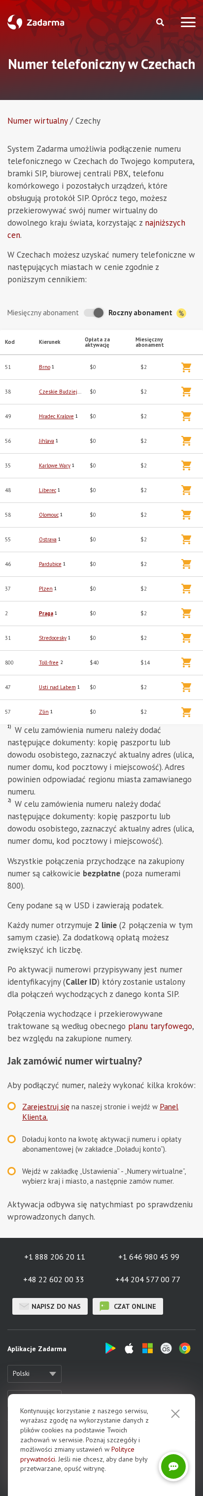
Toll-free (49, 662)
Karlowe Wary (54, 465)
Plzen (46, 588)
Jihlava (46, 440)
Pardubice (50, 564)
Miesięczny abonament (43, 312)
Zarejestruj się (45, 1106)
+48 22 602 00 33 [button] (53, 1279)
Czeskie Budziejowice (64, 391)
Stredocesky (53, 637)
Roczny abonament (141, 312)
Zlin (44, 711)
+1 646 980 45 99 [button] (148, 1257)
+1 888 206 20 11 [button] (54, 1257)
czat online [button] (134, 1306)
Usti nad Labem (57, 687)
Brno (44, 367)
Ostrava (48, 539)
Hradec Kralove (56, 416)
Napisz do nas (56, 1306)
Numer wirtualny (37, 120)
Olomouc (49, 514)
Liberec (47, 490)
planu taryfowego (160, 1026)
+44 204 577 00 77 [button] (147, 1279)
